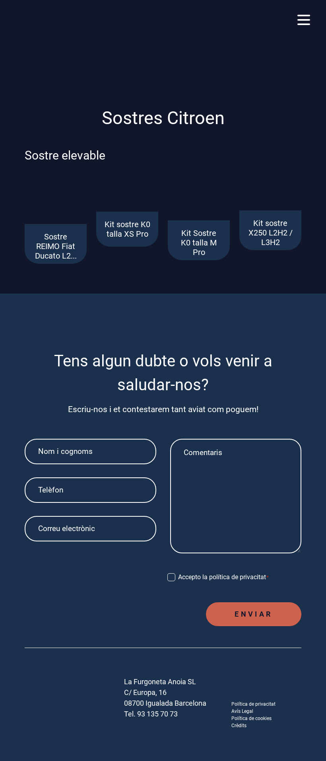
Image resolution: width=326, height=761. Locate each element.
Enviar (253, 614)
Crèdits (238, 725)
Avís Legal (242, 711)
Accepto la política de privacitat (223, 577)
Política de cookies (251, 718)
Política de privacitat (253, 704)
